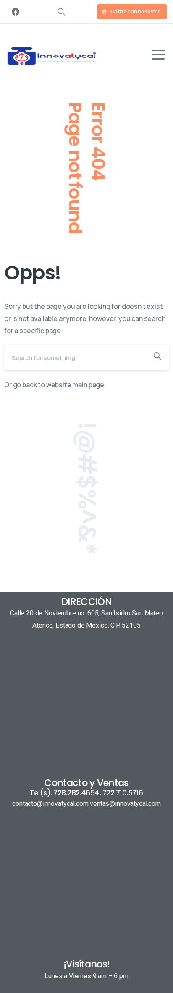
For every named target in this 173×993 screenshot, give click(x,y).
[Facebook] (15, 11)
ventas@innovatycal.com (125, 804)
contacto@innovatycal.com (50, 804)
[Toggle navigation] (158, 54)
